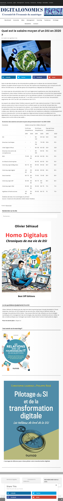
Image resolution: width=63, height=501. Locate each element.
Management (20, 2)
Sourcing (27, 2)
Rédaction (14, 38)
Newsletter (45, 2)
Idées (14, 2)
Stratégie (39, 2)
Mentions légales (9, 479)
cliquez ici (18, 320)
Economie (9, 2)
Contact (51, 2)
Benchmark (3, 2)
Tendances (33, 2)
